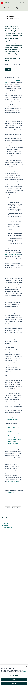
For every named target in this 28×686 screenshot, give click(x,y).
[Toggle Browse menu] (23, 7)
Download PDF (5, 523)
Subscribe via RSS (6, 525)
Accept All (14, 683)
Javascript (5, 529)
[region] (14, 675)
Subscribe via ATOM (7, 527)
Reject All (14, 679)
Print (3, 521)
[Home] (7, 3)
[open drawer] (26, 3)
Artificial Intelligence (16, 507)
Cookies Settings (14, 675)
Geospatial (8, 507)
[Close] (26, 666)
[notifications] (23, 3)
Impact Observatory (10, 66)
